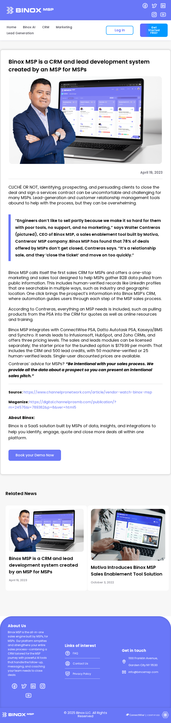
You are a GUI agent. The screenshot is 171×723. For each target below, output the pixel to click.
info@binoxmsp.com (143, 672)
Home (11, 27)
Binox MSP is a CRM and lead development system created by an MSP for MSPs (43, 565)
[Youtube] (163, 14)
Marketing (64, 27)
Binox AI (29, 27)
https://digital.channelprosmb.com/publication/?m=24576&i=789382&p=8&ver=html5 (62, 404)
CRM (45, 27)
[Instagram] (154, 14)
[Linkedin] (163, 5)
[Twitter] (154, 5)
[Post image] (46, 530)
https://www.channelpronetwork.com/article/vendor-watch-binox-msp (87, 392)
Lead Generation (20, 33)
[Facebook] (145, 5)
